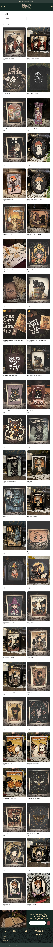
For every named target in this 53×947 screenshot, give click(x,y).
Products (4, 936)
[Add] (24, 54)
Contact (4, 938)
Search (4, 934)
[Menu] (1, 6)
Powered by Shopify (14, 945)
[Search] (4, 6)
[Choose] (48, 90)
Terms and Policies (26, 945)
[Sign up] (48, 923)
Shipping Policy (5, 940)
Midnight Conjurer (8, 945)
